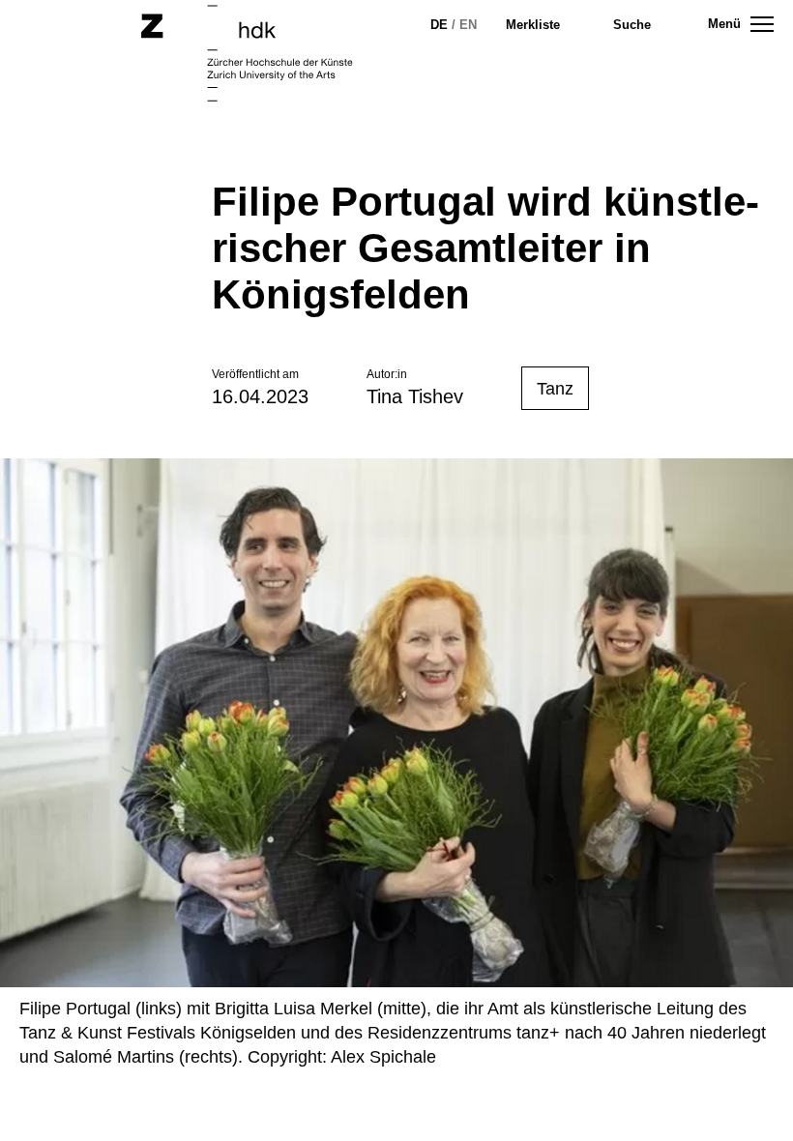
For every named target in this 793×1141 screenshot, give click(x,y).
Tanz (555, 388)
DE (439, 24)
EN (468, 24)
